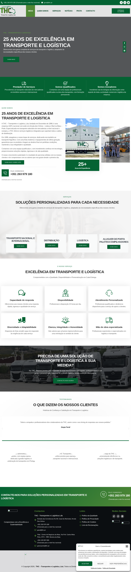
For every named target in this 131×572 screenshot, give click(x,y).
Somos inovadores (107, 87)
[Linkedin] (128, 2)
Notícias (68, 11)
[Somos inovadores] (107, 83)
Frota (79, 11)
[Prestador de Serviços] (24, 83)
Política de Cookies (96, 568)
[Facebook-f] (121, 2)
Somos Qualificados (65, 87)
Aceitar (85, 564)
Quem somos (42, 11)
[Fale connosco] (103, 494)
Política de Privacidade (109, 568)
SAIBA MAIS (20, 246)
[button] (127, 546)
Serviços (56, 11)
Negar (100, 564)
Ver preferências (118, 564)
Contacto (90, 11)
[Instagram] (124, 2)
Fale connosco (115, 492)
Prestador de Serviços (24, 87)
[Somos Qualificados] (65, 83)
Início (30, 11)
